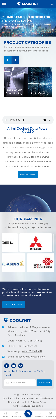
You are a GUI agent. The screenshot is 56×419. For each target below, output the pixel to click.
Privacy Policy (38, 402)
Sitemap (35, 395)
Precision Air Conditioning (14, 92)
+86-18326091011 (27, 346)
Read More (26, 175)
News (25, 395)
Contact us (12, 305)
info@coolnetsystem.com (30, 357)
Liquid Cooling (39, 93)
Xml (24, 402)
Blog (16, 395)
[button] (23, 32)
